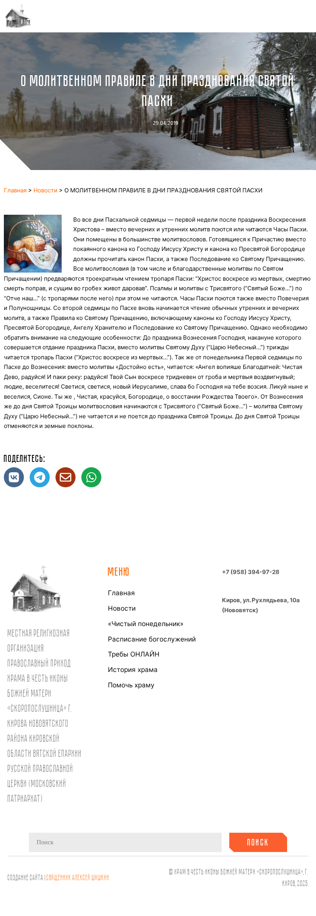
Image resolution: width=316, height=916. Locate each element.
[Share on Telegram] (40, 477)
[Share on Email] (65, 477)
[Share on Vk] (14, 477)
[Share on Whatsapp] (91, 477)
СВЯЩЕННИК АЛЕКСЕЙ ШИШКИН (78, 877)
